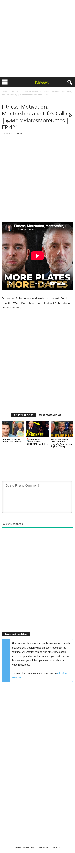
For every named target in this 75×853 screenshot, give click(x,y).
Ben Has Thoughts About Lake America (12, 440)
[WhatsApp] (32, 403)
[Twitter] (14, 403)
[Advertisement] (37, 39)
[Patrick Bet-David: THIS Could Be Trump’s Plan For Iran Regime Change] (62, 429)
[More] (41, 403)
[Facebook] (6, 403)
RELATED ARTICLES (23, 415)
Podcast (14, 91)
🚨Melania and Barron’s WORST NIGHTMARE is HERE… (37, 441)
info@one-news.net (24, 847)
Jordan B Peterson (30, 91)
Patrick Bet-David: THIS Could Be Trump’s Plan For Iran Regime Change (61, 443)
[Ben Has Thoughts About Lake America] (13, 429)
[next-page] (40, 453)
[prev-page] (35, 453)
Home (4, 91)
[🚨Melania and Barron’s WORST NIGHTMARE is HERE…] (37, 429)
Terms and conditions (49, 847)
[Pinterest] (23, 403)
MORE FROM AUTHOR (50, 415)
